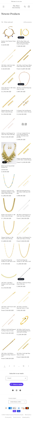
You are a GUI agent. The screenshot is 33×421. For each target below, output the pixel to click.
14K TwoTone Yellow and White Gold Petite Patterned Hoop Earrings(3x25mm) (23, 42)
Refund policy (28, 414)
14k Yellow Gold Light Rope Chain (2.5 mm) (23, 354)
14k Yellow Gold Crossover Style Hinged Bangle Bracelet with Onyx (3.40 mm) (23, 331)
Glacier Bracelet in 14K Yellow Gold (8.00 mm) (8, 88)
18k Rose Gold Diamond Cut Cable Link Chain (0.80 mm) (8, 134)
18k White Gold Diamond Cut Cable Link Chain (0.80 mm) (24, 215)
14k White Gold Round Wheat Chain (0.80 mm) (24, 283)
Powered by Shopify (18, 414)
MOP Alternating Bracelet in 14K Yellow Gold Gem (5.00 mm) (23, 192)
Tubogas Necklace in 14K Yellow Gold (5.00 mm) (7, 238)
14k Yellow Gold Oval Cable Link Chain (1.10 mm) (8, 66)
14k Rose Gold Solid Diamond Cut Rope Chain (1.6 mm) (8, 330)
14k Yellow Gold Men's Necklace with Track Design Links (8, 284)
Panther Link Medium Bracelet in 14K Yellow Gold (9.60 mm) (24, 159)
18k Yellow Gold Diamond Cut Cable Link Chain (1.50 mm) (24, 238)
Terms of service (17, 417)
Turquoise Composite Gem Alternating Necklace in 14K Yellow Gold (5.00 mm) (8, 192)
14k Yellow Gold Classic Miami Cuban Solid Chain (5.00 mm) (24, 66)
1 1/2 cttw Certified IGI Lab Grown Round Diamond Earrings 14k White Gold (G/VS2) (23, 135)
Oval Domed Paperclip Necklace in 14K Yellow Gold (24, 260)
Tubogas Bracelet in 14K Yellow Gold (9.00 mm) (7, 111)
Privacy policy (8, 417)
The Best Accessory (9, 414)
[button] (3, 7)
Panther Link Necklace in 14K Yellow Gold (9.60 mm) (8, 215)
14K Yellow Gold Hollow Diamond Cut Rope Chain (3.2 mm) (8, 355)
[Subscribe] (25, 378)
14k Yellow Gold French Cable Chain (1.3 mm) (8, 307)
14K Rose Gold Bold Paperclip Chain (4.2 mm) (24, 88)
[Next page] (28, 366)
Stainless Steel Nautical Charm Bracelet (8, 42)
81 (23, 366)
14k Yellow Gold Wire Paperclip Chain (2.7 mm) (23, 307)
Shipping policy (26, 417)
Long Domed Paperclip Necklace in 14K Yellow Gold (8, 260)
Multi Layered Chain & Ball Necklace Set (7, 166)
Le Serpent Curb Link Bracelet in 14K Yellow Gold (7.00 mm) (24, 111)
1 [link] (4, 366)
